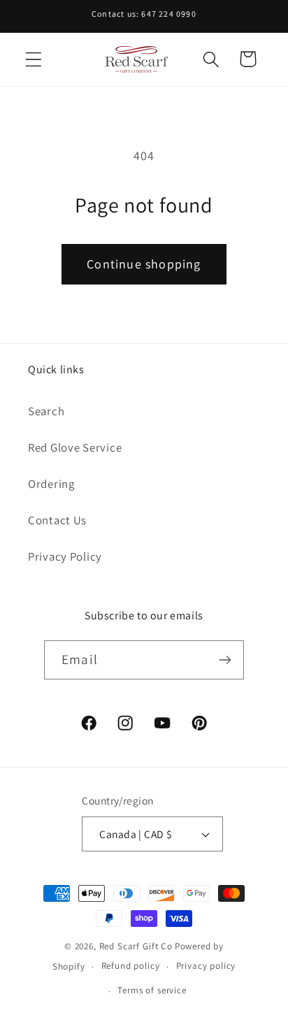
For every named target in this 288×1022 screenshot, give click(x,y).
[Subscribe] (224, 659)
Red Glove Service (75, 447)
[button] (33, 59)
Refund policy (130, 966)
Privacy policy (206, 966)
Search (46, 411)
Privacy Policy (65, 556)
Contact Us (57, 520)
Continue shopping (144, 264)
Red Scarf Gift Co (136, 946)
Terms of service (151, 990)
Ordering (51, 483)
